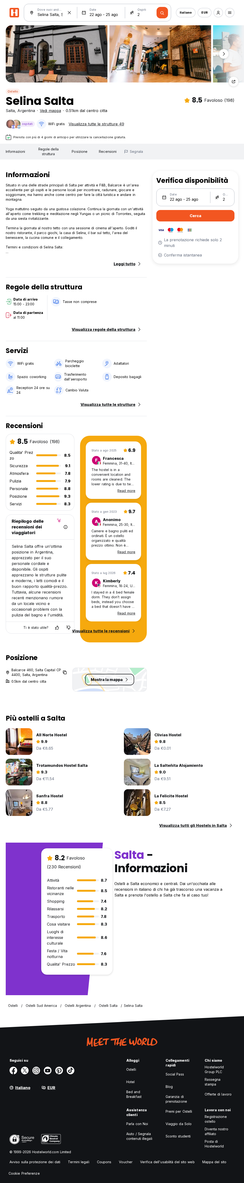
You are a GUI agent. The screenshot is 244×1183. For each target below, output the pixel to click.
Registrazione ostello (216, 1119)
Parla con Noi (137, 1124)
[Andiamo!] (162, 12)
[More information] (65, 527)
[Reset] (69, 12)
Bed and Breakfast (134, 1094)
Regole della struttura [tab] (48, 151)
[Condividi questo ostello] (233, 81)
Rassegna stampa (212, 1081)
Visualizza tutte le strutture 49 (96, 124)
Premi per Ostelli (179, 1111)
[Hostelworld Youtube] (47, 1070)
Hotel (130, 1082)
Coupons (104, 1162)
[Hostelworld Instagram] (36, 1070)
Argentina (26, 110)
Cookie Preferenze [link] (24, 1173)
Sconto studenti (178, 1136)
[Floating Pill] (224, 54)
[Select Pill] (218, 12)
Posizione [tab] (79, 151)
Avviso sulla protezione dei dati (35, 1162)
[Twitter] (25, 1070)
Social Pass (175, 1074)
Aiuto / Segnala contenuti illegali (139, 1136)
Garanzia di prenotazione (176, 1099)
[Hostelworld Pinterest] (59, 1070)
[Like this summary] (57, 627)
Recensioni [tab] (108, 151)
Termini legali (78, 1162)
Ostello (13, 91)
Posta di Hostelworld (214, 1143)
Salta (10, 110)
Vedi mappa (50, 110)
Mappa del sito (214, 1162)
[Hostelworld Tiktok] (70, 1070)
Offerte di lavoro (218, 1094)
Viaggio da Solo (179, 1124)
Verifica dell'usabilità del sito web (167, 1162)
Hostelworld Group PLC (214, 1069)
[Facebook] (13, 1070)
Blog (169, 1087)
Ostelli (131, 1069)
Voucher (125, 1162)
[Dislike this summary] (68, 627)
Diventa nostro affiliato (216, 1131)
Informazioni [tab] (15, 151)
